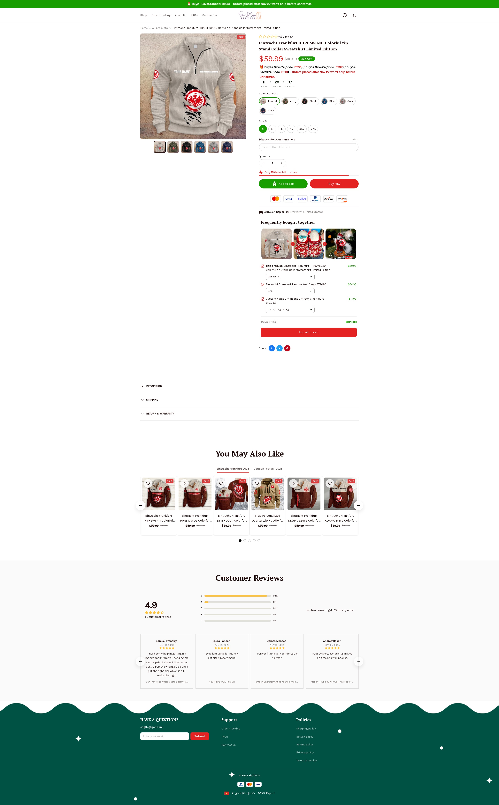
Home (144, 28)
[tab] (240, 540)
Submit (199, 736)
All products (160, 28)
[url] (266, 793)
